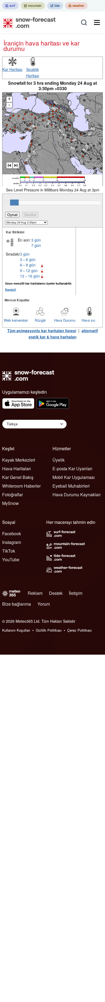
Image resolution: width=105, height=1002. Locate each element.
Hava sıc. (89, 320)
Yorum (43, 604)
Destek (55, 593)
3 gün (36, 240)
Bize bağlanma (16, 604)
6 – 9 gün (28, 264)
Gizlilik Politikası (49, 630)
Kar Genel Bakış (17, 477)
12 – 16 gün (30, 276)
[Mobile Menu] (97, 22)
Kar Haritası (12, 69)
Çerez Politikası (79, 630)
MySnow (10, 503)
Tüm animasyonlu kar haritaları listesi (41, 330)
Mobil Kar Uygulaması (73, 477)
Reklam (35, 593)
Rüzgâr (40, 320)
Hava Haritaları (16, 468)
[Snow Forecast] (27, 22)
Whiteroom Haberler (21, 486)
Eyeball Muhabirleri (71, 486)
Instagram (11, 542)
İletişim (75, 593)
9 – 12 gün (29, 270)
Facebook (11, 533)
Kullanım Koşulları (16, 630)
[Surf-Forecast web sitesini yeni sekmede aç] (10, 5)
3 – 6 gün (28, 259)
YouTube (10, 559)
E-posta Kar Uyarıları (72, 468)
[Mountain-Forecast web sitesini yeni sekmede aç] (33, 5)
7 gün (36, 245)
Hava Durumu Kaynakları (76, 494)
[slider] (14, 202)
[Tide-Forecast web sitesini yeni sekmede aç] (55, 5)
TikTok (8, 551)
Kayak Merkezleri (18, 460)
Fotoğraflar (12, 494)
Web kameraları (16, 320)
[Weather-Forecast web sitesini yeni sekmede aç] (76, 5)
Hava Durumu (64, 320)
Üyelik (58, 460)
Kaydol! (10, 290)
